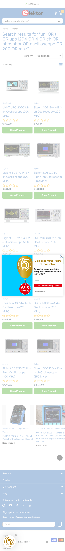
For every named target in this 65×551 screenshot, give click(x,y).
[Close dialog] (61, 256)
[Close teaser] (16, 535)
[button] (9, 541)
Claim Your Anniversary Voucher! (48, 286)
